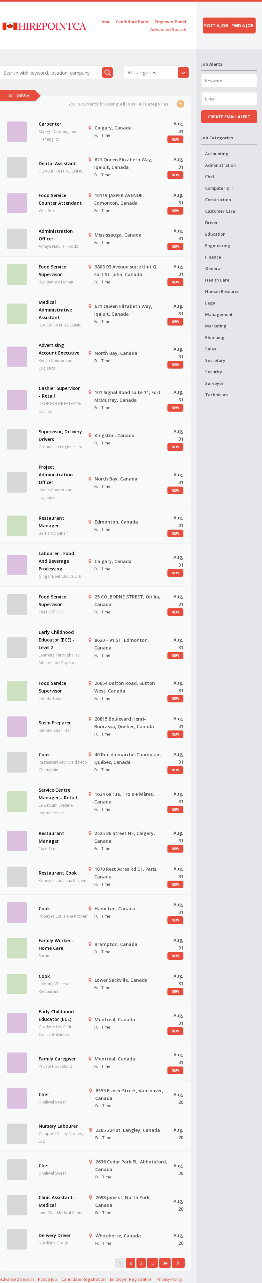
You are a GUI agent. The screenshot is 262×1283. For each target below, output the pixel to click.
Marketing (216, 326)
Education (215, 234)
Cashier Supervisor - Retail (59, 392)
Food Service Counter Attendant (60, 199)
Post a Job (47, 1279)
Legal (211, 303)
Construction (218, 199)
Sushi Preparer (55, 723)
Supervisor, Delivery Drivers (60, 435)
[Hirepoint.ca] (44, 25)
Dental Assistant (57, 163)
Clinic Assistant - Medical (57, 1201)
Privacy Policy (169, 1279)
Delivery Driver (55, 1235)
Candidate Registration (83, 1279)
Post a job (216, 25)
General (213, 268)
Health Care (217, 280)
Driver (211, 222)
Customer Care (220, 211)
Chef (44, 1094)
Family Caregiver (57, 1059)
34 (165, 1263)
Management (219, 314)
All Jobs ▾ (18, 96)
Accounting (216, 154)
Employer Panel (170, 22)
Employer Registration (131, 1279)
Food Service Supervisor (52, 270)
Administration (220, 165)
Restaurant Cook (58, 873)
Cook (44, 754)
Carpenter (50, 124)
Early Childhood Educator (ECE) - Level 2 (56, 639)
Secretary (215, 360)
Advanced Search (168, 29)
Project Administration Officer (56, 474)
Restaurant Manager (51, 522)
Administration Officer (56, 235)
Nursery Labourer (58, 1126)
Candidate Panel (133, 22)
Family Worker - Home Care (56, 944)
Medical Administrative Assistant (55, 309)
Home (104, 22)
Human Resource (222, 291)
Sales (210, 349)
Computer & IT (220, 188)
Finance (213, 257)
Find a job (242, 25)
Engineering (217, 245)
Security (213, 372)
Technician (216, 395)
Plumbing (215, 337)
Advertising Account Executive (59, 349)
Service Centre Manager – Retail (58, 794)
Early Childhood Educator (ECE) (56, 1015)
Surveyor (214, 383)
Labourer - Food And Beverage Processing (56, 561)
